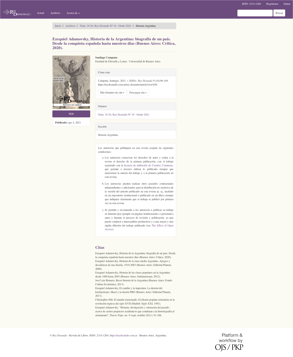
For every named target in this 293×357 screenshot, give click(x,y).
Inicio (58, 25)
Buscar (279, 13)
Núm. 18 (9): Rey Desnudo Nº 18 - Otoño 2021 (105, 25)
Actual (40, 13)
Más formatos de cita (111, 92)
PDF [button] (71, 113)
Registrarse (272, 3)
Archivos (55, 13)
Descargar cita (137, 92)
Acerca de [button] (72, 13)
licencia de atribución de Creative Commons (148, 165)
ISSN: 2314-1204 (251, 3)
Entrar (287, 3)
